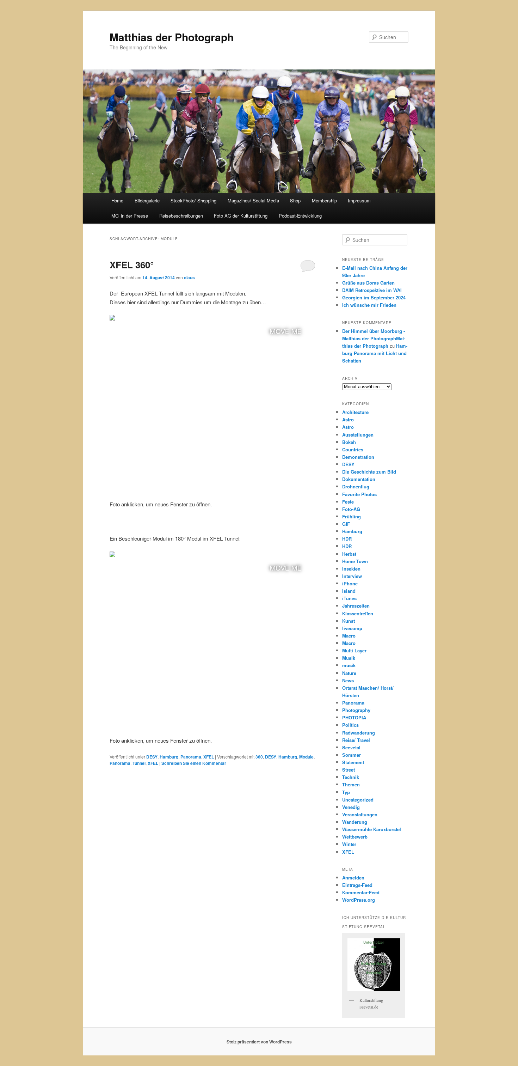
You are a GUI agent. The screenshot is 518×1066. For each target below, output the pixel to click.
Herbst (349, 553)
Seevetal (351, 747)
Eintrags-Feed (357, 885)
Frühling (351, 516)
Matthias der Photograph (172, 36)
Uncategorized (358, 799)
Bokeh (349, 442)
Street (348, 769)
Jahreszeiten (356, 605)
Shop (295, 200)
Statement (353, 762)
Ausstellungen (358, 434)
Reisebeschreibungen (181, 215)
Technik (350, 777)
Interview (352, 576)
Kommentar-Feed (361, 892)
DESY (152, 757)
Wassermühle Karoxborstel (371, 829)
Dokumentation (358, 479)
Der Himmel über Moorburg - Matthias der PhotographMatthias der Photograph (373, 338)
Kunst (348, 620)
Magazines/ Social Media (253, 200)
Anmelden (353, 877)
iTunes (349, 598)
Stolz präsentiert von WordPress (259, 1041)
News (348, 680)
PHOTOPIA (354, 717)
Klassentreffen (357, 613)
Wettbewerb (355, 836)
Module (306, 757)
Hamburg (169, 757)
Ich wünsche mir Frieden (369, 304)
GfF (346, 523)
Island (349, 590)
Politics (350, 724)
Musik (348, 657)
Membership (324, 200)
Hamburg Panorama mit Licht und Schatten (374, 353)
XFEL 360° (132, 264)
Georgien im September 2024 (374, 297)
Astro (348, 419)
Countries (352, 449)
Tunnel (139, 763)
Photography (356, 710)
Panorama (190, 757)
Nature (349, 673)
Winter (349, 844)
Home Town (355, 561)
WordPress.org (358, 899)
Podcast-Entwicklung (300, 215)
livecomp (352, 628)
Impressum (359, 200)
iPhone (350, 583)
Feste (348, 501)
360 (259, 757)
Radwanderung (358, 732)
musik (349, 665)
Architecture (355, 412)
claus (189, 277)
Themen (351, 784)
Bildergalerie (147, 200)
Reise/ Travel (356, 740)
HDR (347, 538)
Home (117, 200)
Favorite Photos (359, 494)
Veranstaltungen (359, 814)
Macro (349, 635)
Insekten (351, 568)
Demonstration (358, 456)
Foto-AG (351, 509)
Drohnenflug (355, 486)
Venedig (351, 807)
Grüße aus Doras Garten (368, 282)
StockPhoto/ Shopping (193, 200)
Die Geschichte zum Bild (369, 471)
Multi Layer (354, 650)
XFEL (208, 757)
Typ (346, 792)
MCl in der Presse (129, 215)
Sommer (351, 754)
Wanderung (354, 821)
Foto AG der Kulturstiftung (240, 215)
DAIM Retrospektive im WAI (372, 290)
